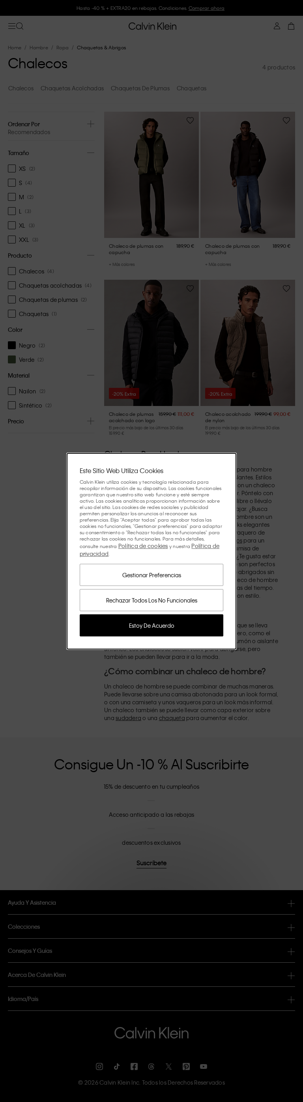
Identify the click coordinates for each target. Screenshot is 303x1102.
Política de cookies (143, 545)
